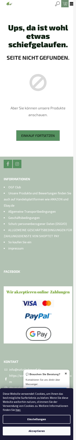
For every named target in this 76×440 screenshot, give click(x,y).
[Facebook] (8, 164)
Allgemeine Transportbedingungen (32, 211)
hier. (18, 410)
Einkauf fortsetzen (38, 136)
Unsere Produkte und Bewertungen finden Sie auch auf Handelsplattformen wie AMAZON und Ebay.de (37, 199)
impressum (16, 248)
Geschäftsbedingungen (24, 218)
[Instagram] (17, 164)
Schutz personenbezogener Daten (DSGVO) (37, 224)
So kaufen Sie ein (19, 242)
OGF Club (14, 187)
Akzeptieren (37, 431)
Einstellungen (36, 419)
